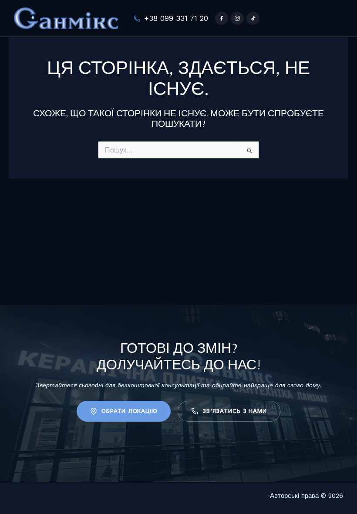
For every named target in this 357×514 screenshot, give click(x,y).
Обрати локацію (129, 410)
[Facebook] (221, 18)
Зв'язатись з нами (234, 410)
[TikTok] (252, 18)
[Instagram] (237, 18)
